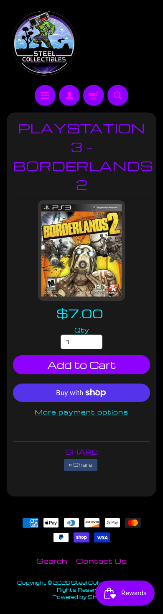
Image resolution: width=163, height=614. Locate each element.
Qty (81, 330)
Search (51, 560)
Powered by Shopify (81, 597)
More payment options (81, 412)
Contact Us (101, 560)
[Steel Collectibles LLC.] (44, 44)
